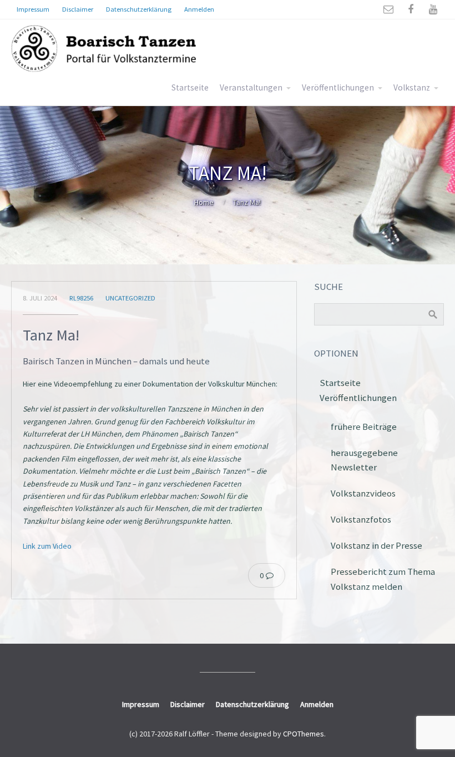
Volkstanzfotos (361, 519)
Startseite (190, 87)
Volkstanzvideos (363, 493)
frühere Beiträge (364, 426)
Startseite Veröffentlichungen (358, 390)
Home (204, 202)
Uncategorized (130, 298)
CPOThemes (303, 734)
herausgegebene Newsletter (364, 460)
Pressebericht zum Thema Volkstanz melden (383, 579)
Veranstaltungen (251, 87)
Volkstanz (411, 87)
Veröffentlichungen (338, 87)
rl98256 (81, 298)
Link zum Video (47, 546)
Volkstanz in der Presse (376, 545)
